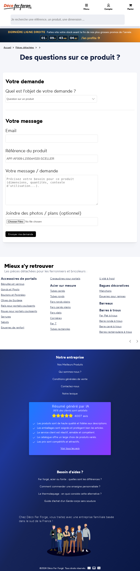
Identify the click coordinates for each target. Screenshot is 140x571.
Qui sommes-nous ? (70, 371)
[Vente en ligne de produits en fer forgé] (18, 4)
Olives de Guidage (11, 300)
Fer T (53, 323)
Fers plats (55, 312)
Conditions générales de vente (70, 378)
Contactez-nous (70, 386)
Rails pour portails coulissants (18, 305)
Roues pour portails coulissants (19, 311)
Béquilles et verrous (12, 283)
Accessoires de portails (19, 279)
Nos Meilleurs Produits (70, 364)
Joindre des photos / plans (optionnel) (43, 213)
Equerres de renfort (12, 327)
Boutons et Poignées (13, 294)
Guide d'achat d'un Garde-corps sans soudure (70, 500)
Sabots (5, 322)
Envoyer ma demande (20, 234)
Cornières (56, 318)
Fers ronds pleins (60, 301)
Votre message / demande (31, 170)
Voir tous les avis (70, 448)
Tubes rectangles (60, 328)
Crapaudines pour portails (65, 278)
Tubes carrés (57, 290)
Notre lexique (70, 393)
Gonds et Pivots (10, 289)
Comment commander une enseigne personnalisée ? (70, 486)
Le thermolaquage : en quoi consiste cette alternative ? (70, 493)
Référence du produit (26, 150)
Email (10, 130)
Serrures (6, 316)
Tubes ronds (57, 296)
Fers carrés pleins (60, 307)
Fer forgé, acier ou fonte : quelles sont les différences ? (70, 479)
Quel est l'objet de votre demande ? (40, 91)
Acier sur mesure (63, 285)
